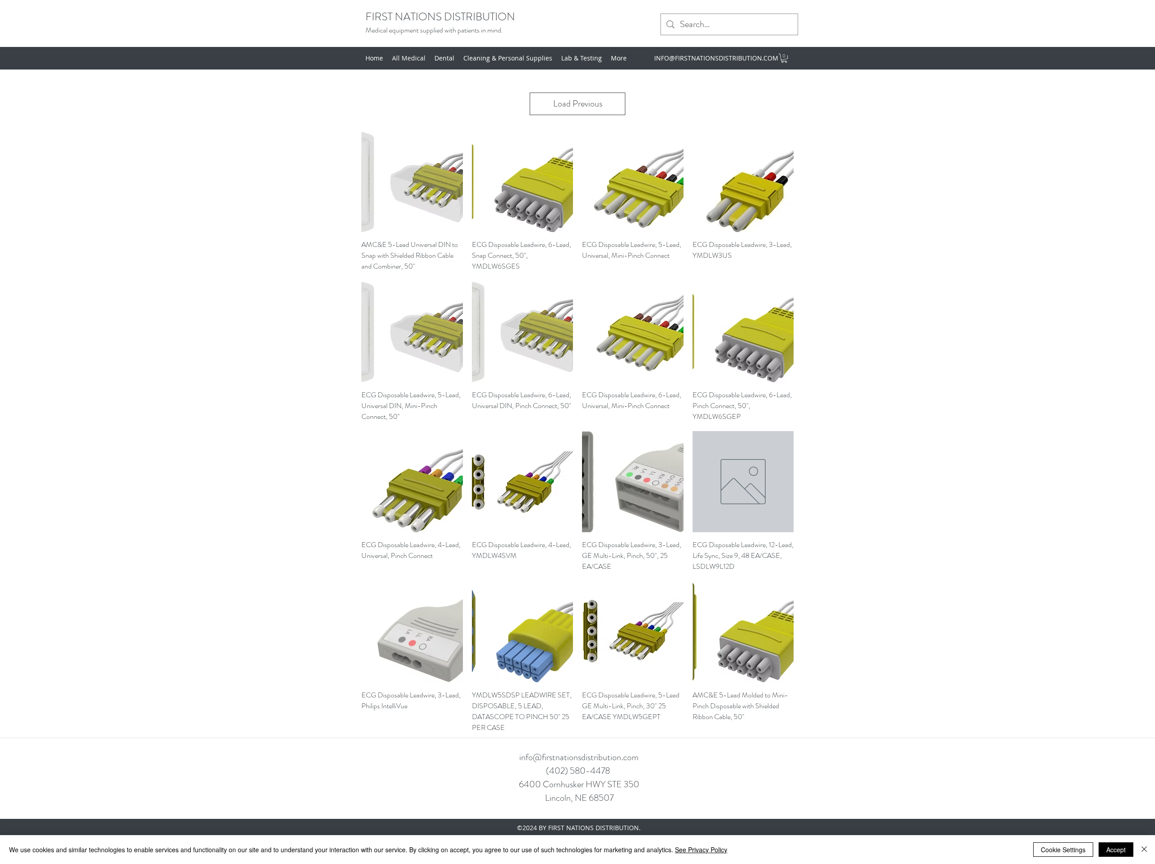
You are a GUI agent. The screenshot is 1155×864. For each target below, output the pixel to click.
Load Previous (577, 103)
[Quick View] (412, 181)
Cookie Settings (1063, 849)
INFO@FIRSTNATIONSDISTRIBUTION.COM (716, 58)
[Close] (1144, 849)
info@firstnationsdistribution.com (578, 757)
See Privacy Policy (701, 849)
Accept (1116, 849)
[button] (784, 58)
